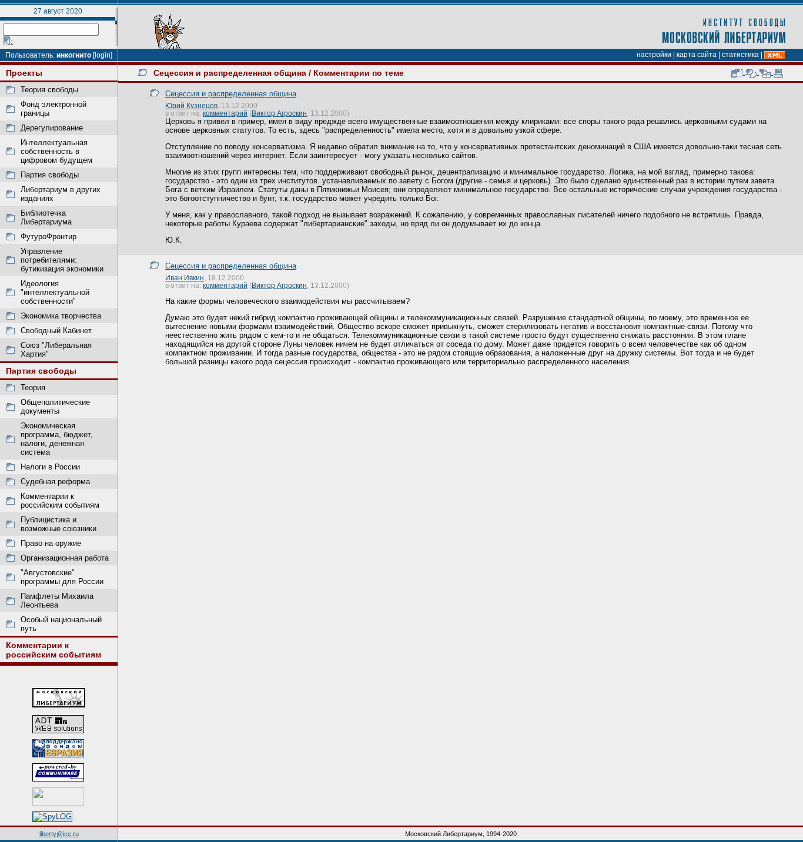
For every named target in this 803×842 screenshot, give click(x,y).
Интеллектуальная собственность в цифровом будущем (56, 151)
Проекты (24, 73)
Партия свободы (50, 174)
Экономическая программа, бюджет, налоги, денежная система (57, 439)
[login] (102, 55)
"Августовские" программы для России (62, 577)
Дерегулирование (52, 127)
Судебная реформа (55, 481)
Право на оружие (51, 543)
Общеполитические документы (55, 406)
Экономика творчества (61, 315)
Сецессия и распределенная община (229, 73)
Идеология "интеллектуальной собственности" (55, 292)
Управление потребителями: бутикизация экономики (62, 260)
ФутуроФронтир (48, 236)
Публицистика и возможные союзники (58, 524)
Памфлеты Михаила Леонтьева (57, 600)
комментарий (225, 113)
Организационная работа (65, 557)
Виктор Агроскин (279, 113)
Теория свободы (49, 89)
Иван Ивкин (184, 277)
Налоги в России (50, 466)
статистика (740, 55)
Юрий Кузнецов (191, 105)
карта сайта (697, 55)
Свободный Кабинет (56, 330)
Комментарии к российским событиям (60, 500)
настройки (654, 55)
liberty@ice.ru (59, 833)
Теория (33, 387)
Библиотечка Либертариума (46, 217)
